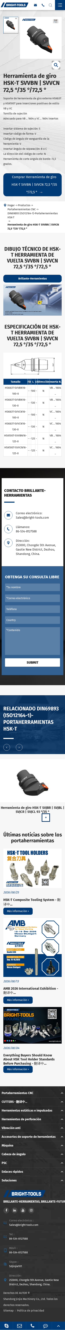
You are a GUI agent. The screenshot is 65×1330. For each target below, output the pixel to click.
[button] (6, 747)
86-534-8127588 (18, 1238)
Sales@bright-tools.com (23, 1224)
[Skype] (6, 1326)
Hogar (11, 205)
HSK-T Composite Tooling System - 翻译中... (31, 902)
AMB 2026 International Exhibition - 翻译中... (30, 990)
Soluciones (9, 1180)
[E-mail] (19, 1326)
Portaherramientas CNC (22, 209)
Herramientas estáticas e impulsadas (27, 1110)
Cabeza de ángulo (14, 1154)
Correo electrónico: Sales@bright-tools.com (32, 515)
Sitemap (8, 1310)
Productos (24, 205)
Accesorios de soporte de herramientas (29, 1137)
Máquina (7, 1145)
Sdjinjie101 (15, 1266)
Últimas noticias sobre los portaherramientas (32, 838)
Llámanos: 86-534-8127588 (26, 529)
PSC (4, 1163)
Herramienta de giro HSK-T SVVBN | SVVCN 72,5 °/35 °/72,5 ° (33, 226)
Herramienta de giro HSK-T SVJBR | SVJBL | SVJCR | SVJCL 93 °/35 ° (32, 810)
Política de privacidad (30, 1310)
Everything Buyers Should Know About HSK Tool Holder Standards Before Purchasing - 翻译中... (29, 1059)
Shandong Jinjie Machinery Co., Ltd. (24, 1299)
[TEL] (32, 1326)
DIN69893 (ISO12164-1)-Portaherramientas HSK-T (33, 215)
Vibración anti (11, 1128)
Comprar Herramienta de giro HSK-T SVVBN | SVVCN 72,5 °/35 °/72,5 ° (34, 184)
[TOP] (58, 1326)
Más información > (18, 911)
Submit (32, 662)
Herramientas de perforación (21, 1119)
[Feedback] (45, 1326)
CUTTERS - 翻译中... (14, 1102)
